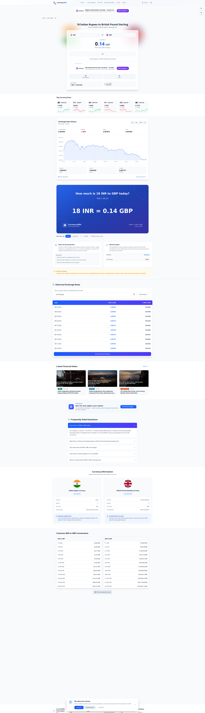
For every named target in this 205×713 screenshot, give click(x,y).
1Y (144, 122)
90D (141, 122)
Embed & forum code (96, 236)
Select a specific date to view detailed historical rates (69, 290)
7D (132, 122)
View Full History (140, 177)
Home (43, 18)
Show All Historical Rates (102, 354)
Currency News (91, 2)
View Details (143, 294)
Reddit (86, 236)
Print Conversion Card (103, 592)
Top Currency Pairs (109, 2)
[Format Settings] (201, 8)
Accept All (79, 707)
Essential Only (90, 707)
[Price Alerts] (151, 2)
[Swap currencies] (102, 35)
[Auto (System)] (201, 12)
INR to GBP (50, 18)
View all (145, 366)
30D (136, 122)
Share (68, 236)
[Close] (134, 704)
